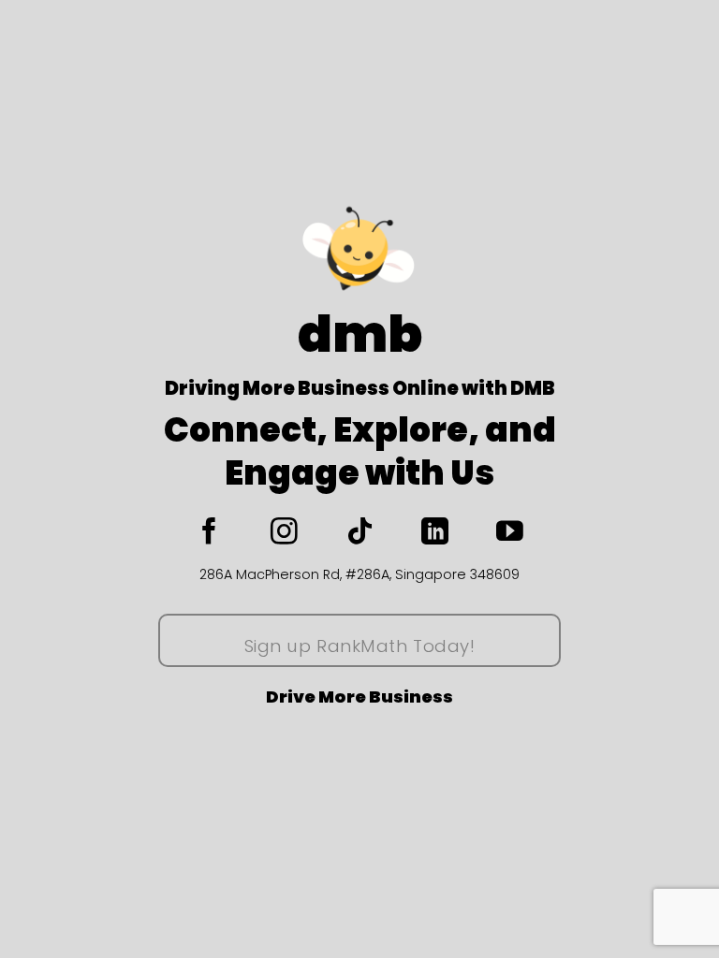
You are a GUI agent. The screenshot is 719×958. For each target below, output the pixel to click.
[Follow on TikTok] (377, 533)
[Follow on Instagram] (301, 533)
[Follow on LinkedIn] (452, 533)
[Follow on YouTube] (509, 533)
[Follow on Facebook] (226, 533)
